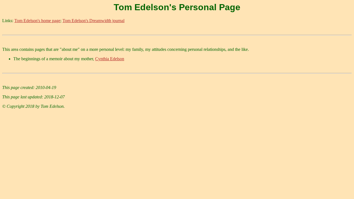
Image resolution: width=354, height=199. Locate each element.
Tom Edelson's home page (37, 20)
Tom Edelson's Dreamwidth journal (93, 20)
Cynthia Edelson (109, 58)
